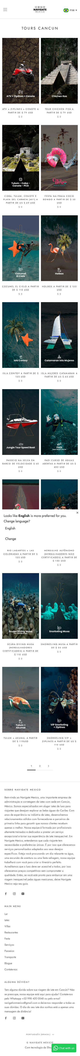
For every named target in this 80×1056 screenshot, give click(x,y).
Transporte (10, 957)
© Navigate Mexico (40, 1042)
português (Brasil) (38, 1034)
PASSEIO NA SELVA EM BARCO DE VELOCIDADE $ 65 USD (20, 464)
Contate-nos (10, 969)
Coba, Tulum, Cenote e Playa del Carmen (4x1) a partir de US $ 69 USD (20, 199)
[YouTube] (23, 893)
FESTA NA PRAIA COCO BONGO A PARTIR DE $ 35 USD (59, 199)
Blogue (8, 963)
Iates (6, 920)
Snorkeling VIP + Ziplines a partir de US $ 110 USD (59, 741)
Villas (7, 926)
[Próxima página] (48, 766)
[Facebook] (5, 893)
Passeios (9, 951)
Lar (6, 914)
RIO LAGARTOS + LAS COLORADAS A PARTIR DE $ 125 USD (21, 554)
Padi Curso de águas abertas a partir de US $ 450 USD (59, 464)
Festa (7, 938)
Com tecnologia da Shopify (40, 1047)
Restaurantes (11, 932)
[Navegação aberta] (5, 9)
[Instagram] (14, 893)
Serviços (9, 945)
